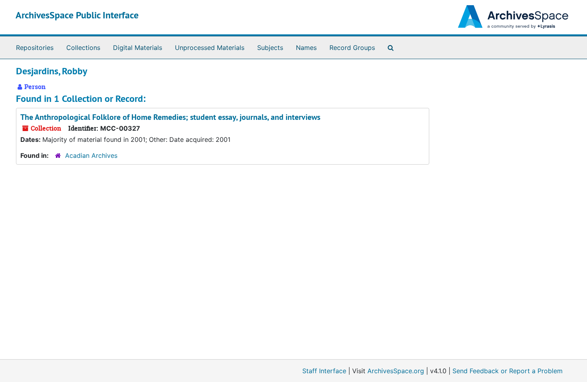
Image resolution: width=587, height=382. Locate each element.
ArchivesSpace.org (395, 371)
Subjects (270, 48)
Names (306, 48)
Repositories (35, 48)
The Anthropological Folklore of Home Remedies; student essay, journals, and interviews (170, 117)
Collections (83, 48)
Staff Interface (324, 371)
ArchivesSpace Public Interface (77, 15)
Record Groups (352, 48)
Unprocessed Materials (209, 48)
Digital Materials (137, 48)
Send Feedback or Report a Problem (507, 371)
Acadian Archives (91, 155)
